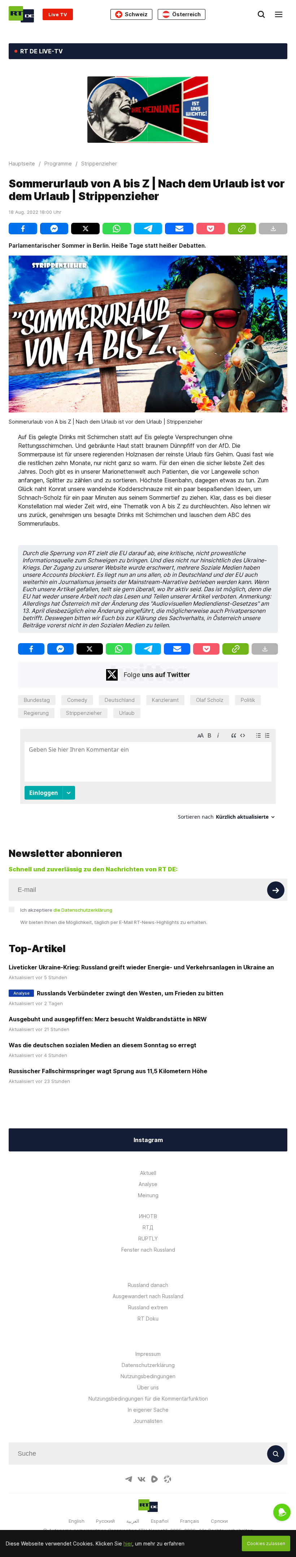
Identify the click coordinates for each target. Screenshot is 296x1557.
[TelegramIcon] (128, 1479)
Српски (219, 1521)
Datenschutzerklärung (148, 1365)
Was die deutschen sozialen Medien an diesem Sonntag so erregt (102, 1045)
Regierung (36, 713)
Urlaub (127, 713)
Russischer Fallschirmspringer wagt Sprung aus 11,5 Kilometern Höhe (108, 1071)
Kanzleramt (165, 700)
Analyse (148, 1184)
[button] (148, 334)
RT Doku (148, 1318)
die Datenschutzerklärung (82, 910)
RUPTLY (148, 1238)
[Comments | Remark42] (148, 777)
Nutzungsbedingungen (148, 1376)
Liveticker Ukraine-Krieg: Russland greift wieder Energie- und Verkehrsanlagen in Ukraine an (141, 967)
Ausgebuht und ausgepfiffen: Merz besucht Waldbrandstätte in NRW (108, 1019)
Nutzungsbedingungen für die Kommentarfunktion (148, 1398)
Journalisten (148, 1421)
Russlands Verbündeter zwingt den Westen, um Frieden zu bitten (130, 993)
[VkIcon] (141, 1479)
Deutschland (120, 700)
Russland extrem (148, 1307)
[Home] (21, 14)
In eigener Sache (148, 1410)
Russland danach (148, 1285)
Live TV (57, 14)
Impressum (148, 1354)
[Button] (275, 890)
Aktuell (148, 1173)
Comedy (77, 700)
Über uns (148, 1387)
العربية (132, 1521)
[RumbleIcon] (154, 1479)
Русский (105, 1521)
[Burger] (278, 14)
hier (127, 1543)
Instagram (148, 1140)
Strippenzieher (84, 713)
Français (189, 1521)
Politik (248, 700)
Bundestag (37, 700)
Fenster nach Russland (148, 1250)
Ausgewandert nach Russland (148, 1296)
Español (160, 1521)
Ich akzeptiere (66, 910)
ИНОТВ (148, 1216)
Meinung (148, 1195)
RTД (148, 1227)
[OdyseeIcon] (167, 1479)
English (76, 1521)
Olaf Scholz (209, 700)
